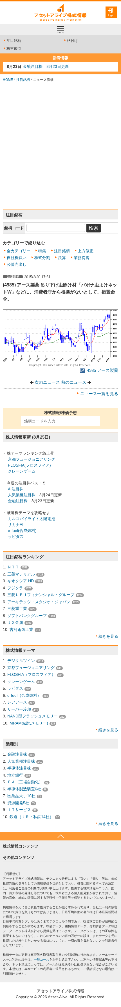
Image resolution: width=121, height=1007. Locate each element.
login (111, 15)
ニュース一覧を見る (99, 393)
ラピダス (16, 536)
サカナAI (15, 524)
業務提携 (81, 257)
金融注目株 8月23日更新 (46, 66)
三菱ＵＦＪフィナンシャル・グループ (40, 594)
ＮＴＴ (13, 567)
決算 (62, 257)
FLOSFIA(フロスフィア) (29, 465)
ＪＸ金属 (15, 622)
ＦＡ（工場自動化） (25, 782)
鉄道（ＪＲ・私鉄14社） (31, 816)
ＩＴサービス (19, 809)
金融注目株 (18, 501)
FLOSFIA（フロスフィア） (31, 674)
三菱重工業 (17, 608)
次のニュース (47, 382)
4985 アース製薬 (102, 370)
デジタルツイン (21, 660)
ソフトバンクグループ (27, 615)
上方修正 (85, 251)
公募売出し (16, 264)
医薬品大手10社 (21, 795)
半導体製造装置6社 (24, 789)
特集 (42, 251)
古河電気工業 (21, 629)
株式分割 (42, 257)
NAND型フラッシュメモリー (32, 716)
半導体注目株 (19, 768)
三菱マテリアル (21, 574)
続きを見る (108, 636)
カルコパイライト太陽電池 (31, 518)
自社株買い (16, 257)
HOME (8, 80)
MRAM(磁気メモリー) (29, 723)
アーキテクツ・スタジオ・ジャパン (38, 602)
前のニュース (73, 382)
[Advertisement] (60, 146)
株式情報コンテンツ (20, 846)
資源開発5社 (18, 803)
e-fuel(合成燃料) (22, 530)
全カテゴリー (18, 251)
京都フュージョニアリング (31, 459)
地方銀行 (15, 775)
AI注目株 (15, 489)
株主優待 (13, 48)
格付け (72, 40)
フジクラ (15, 588)
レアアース (17, 702)
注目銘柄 (13, 40)
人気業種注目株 (21, 495)
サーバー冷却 (19, 709)
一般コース (41, 959)
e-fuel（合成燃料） (24, 695)
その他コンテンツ (18, 857)
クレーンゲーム (21, 471)
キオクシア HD (20, 581)
